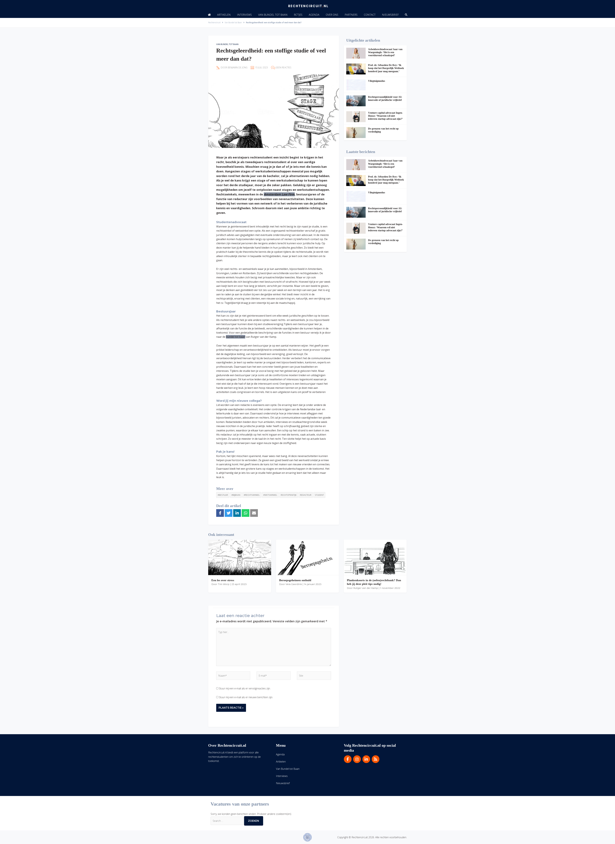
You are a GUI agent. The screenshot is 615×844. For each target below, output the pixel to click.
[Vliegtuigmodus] (356, 84)
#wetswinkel (270, 494)
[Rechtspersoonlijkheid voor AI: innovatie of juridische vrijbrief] (356, 100)
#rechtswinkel (252, 494)
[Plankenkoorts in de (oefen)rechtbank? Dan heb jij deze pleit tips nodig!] (375, 557)
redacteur (305, 494)
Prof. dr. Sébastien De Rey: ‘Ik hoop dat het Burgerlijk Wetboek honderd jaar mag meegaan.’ (386, 68)
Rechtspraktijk (288, 494)
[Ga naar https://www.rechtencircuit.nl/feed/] (375, 759)
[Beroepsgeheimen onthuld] (307, 557)
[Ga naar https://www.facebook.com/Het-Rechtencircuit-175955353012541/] (348, 759)
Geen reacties (283, 67)
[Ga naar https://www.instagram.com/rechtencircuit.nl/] (357, 759)
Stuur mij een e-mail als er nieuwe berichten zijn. (246, 697)
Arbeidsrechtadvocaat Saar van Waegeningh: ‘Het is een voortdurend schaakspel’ (385, 52)
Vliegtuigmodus (376, 81)
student (319, 494)
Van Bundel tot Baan (227, 44)
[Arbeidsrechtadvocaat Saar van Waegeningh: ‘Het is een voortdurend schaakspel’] (356, 53)
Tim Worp (223, 584)
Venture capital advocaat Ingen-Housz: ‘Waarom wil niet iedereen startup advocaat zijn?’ (385, 115)
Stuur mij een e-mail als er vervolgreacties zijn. (245, 688)
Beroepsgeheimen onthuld (295, 580)
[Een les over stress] (239, 557)
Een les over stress (222, 580)
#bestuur (223, 494)
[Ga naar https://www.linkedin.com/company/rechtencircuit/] (366, 759)
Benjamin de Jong (237, 67)
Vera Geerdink (294, 584)
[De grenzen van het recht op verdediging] (356, 132)
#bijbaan (235, 494)
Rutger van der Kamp (365, 588)
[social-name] (209, 15)
